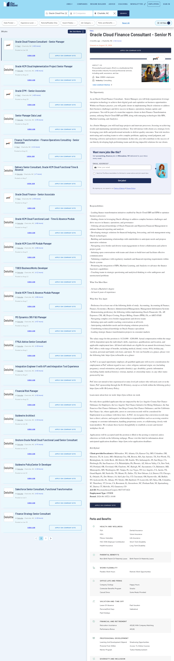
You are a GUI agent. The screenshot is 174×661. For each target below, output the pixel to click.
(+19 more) (39, 420)
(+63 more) (36, 95)
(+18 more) (39, 346)
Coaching (123, 4)
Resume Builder (98, 4)
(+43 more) (39, 494)
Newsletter (136, 4)
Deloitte (20, 71)
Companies (82, 4)
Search (123, 13)
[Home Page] (11, 4)
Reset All (125, 23)
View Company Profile (101, 85)
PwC (19, 46)
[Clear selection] (66, 13)
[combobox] (58, 13)
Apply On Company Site (65, 56)
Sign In (166, 4)
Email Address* (101, 164)
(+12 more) (35, 147)
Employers (154, 4)
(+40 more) (39, 371)
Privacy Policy (130, 188)
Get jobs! (122, 181)
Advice (112, 4)
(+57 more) (39, 322)
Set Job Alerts (75, 31)
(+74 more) (39, 444)
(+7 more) (38, 174)
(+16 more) (39, 395)
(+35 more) (39, 120)
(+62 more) (36, 46)
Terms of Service (119, 188)
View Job (31, 56)
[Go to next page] (51, 538)
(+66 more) (39, 71)
